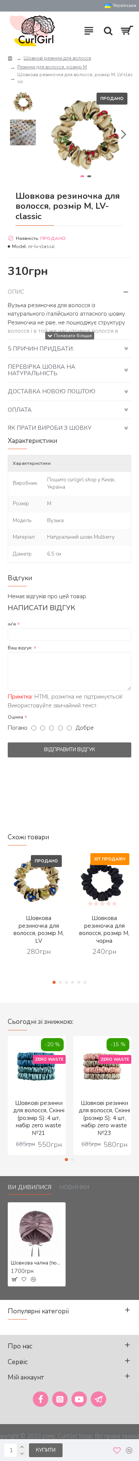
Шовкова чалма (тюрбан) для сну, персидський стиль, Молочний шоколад (37, 1263)
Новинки (74, 1187)
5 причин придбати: (41, 349)
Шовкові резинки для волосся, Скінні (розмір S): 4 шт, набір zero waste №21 (38, 1118)
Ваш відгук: (20, 648)
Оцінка (15, 717)
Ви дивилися (29, 1187)
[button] (48, 134)
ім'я (12, 624)
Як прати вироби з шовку (50, 428)
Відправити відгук (69, 749)
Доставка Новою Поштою (51, 391)
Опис (16, 292)
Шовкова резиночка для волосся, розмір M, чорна (104, 930)
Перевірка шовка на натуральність (41, 370)
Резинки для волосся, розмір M (52, 67)
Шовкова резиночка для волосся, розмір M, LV (39, 930)
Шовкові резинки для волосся (57, 58)
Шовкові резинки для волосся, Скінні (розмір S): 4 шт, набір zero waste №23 (104, 1118)
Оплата (20, 410)
